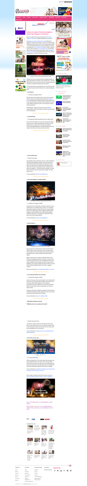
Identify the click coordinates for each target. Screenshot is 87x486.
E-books (36, 473)
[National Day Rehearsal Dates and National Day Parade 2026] (59, 130)
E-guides (36, 475)
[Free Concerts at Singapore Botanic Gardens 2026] (59, 136)
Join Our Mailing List (38, 476)
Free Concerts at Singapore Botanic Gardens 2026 (66, 135)
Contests (17, 473)
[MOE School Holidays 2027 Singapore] (59, 147)
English (53, 29)
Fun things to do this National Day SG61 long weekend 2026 (67, 141)
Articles (16, 471)
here (46, 402)
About (26, 469)
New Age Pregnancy (48, 469)
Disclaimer (27, 476)
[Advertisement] (36, 3)
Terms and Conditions (29, 481)
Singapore (36, 469)
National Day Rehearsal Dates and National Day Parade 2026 (67, 129)
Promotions (17, 478)
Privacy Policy (27, 475)
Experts (36, 471)
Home (16, 469)
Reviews (16, 480)
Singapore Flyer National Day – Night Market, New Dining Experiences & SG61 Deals (66, 154)
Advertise (26, 473)
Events (16, 476)
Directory (17, 475)
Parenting (27, 471)
